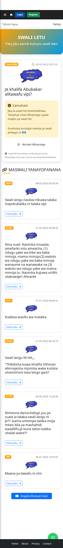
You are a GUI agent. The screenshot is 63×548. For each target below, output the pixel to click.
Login (20, 14)
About (25, 543)
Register (33, 14)
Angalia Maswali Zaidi (34, 496)
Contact (47, 543)
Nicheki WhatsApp (33, 144)
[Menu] (5, 14)
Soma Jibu (12, 213)
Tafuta (57, 24)
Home (15, 543)
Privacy (35, 543)
